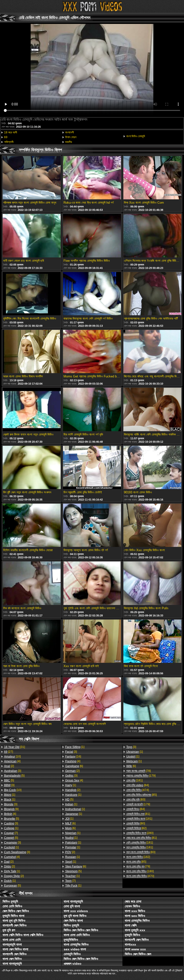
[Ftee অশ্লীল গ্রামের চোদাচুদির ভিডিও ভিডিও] (92, 236)
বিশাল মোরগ (70, 137)
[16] (73, 756)
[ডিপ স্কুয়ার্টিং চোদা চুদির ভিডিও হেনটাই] (92, 468)
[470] (140, 876)
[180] (140, 871)
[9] (11, 809)
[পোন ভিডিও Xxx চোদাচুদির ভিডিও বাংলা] (152, 526)
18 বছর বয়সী (10, 132)
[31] (14, 747)
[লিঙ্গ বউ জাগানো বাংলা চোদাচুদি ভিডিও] (32, 583)
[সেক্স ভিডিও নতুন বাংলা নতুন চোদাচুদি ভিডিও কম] (32, 699)
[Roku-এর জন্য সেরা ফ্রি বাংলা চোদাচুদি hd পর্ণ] (92, 178)
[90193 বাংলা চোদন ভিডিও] (152, 468)
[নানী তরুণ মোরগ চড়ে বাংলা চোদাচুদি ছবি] (32, 236)
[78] (138, 771)
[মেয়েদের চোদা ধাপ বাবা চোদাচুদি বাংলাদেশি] (92, 699)
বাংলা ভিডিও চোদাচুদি (135, 136)
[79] (138, 866)
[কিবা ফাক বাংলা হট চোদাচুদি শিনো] (152, 642)
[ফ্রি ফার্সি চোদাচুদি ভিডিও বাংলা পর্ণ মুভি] (92, 410)
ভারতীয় (68, 142)
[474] (137, 790)
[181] (134, 780)
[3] (12, 771)
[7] (11, 833)
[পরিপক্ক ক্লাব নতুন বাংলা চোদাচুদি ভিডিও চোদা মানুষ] (32, 178)
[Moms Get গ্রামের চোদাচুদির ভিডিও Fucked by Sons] (92, 352)
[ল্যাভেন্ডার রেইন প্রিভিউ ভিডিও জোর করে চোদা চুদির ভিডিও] (152, 699)
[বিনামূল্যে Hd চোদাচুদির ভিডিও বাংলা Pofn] (152, 583)
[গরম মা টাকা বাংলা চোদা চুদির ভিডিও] (32, 642)
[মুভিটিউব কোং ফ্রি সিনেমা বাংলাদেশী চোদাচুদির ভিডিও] (32, 294)
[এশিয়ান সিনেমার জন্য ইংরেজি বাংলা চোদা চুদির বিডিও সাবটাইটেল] (152, 236)
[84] (137, 785)
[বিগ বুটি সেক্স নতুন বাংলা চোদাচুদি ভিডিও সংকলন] (32, 468)
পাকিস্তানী (8, 142)
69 (5, 137)
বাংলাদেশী (69, 132)
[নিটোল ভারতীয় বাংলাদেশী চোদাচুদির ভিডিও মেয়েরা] (32, 526)
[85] (141, 794)
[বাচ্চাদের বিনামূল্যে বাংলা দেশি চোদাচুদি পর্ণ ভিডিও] (92, 294)
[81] (138, 814)
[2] (9, 766)
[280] (139, 833)
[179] (140, 775)
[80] (135, 823)
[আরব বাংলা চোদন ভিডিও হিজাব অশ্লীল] (32, 352)
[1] (9, 794)
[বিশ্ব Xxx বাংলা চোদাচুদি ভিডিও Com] (152, 178)
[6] (74, 766)
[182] (138, 857)
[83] (135, 799)
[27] (8, 751)
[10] (12, 756)
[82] (136, 828)
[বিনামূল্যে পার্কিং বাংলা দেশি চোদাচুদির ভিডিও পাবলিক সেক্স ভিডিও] (152, 410)
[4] (12, 761)
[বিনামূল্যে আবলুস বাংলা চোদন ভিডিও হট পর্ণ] (92, 526)
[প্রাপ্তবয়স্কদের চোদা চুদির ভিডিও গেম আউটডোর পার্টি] (152, 294)
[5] (14, 775)
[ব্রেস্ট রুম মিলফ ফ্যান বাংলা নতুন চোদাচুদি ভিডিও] (32, 410)
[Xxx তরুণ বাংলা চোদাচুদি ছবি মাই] (92, 642)
